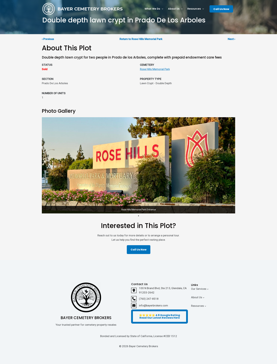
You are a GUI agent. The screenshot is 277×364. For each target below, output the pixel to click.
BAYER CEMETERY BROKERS (90, 9)
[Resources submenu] (205, 306)
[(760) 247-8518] (145, 298)
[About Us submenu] (203, 297)
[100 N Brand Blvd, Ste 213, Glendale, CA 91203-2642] (159, 290)
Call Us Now (221, 9)
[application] (161, 9)
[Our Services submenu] (208, 289)
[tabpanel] (138, 165)
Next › (231, 39)
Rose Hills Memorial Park (155, 69)
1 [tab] (138, 215)
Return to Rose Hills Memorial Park (141, 39)
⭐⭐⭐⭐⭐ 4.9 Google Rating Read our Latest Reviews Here (159, 316)
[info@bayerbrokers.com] (149, 305)
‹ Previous (48, 39)
